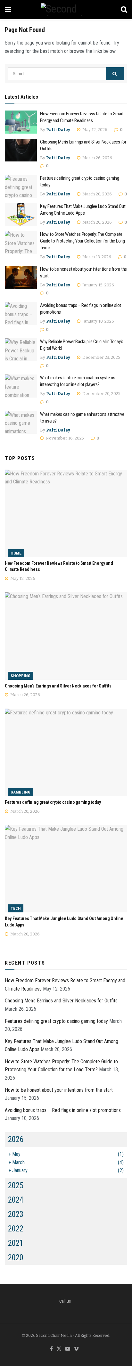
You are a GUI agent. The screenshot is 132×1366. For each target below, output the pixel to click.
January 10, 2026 (97, 321)
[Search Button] (124, 9)
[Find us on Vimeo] (76, 1349)
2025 (15, 1185)
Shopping (20, 675)
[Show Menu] (8, 9)
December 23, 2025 (100, 357)
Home (16, 553)
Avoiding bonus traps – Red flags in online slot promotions (63, 1110)
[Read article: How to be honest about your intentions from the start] (21, 277)
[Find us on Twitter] (59, 1349)
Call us (65, 1301)
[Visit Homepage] (66, 9)
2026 (15, 1139)
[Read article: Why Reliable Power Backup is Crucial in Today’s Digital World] (21, 349)
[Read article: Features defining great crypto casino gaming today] (21, 186)
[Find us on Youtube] (67, 1349)
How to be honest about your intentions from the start (59, 1090)
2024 (15, 1200)
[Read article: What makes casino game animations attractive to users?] (21, 422)
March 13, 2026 (96, 256)
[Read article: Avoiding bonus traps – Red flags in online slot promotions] (21, 313)
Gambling (20, 792)
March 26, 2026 (96, 157)
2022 (15, 1228)
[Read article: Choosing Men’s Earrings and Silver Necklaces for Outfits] (21, 150)
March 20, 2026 (96, 194)
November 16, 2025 (64, 438)
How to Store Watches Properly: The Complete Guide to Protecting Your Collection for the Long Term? (82, 241)
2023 (15, 1214)
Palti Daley (58, 129)
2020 (15, 1257)
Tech (16, 908)
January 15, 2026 (97, 285)
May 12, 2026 (94, 129)
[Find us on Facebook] (51, 1349)
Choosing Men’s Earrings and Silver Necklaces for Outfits (58, 685)
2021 (15, 1243)
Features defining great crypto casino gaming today (53, 802)
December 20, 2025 (100, 393)
